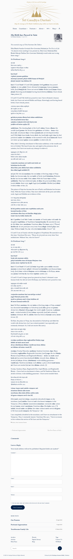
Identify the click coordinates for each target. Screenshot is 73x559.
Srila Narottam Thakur (21, 422)
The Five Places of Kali (54, 430)
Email (12, 486)
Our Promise (15, 520)
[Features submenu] (36, 28)
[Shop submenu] (56, 28)
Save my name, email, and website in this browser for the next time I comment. (31, 503)
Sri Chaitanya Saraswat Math (57, 555)
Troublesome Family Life (20, 529)
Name (12, 478)
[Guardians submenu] (27, 28)
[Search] (60, 548)
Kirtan (13, 422)
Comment (13, 452)
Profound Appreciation (19, 430)
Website (13, 494)
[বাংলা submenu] (49, 28)
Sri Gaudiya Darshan (16, 37)
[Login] (59, 28)
